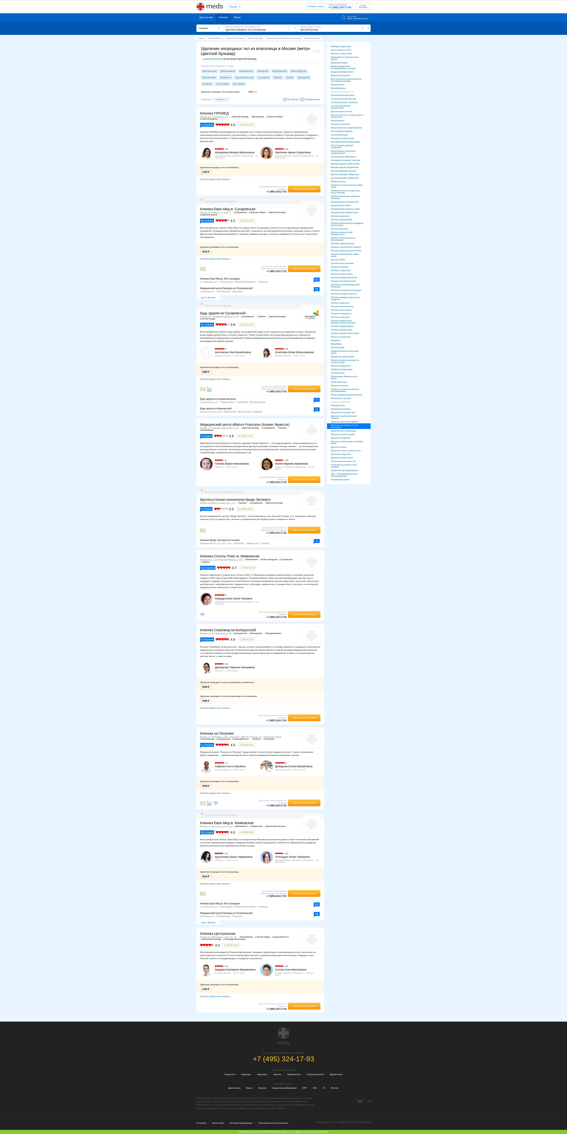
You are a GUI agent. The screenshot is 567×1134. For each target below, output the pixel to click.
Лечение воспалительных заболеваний (343, 239)
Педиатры (246, 1074)
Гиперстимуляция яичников (344, 102)
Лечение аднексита (340, 216)
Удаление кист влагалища (343, 431)
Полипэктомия (338, 373)
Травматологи (294, 1074)
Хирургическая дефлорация (344, 470)
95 (316, 289)
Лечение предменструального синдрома (345, 298)
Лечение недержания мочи (344, 277)
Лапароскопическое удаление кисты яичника (345, 191)
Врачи (237, 17)
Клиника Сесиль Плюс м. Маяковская (229, 556)
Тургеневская (303, 77)
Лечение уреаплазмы (341, 310)
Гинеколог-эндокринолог (343, 91)
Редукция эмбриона (340, 402)
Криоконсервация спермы (343, 171)
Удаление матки (338, 447)
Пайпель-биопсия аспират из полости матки (345, 361)
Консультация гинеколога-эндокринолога (343, 152)
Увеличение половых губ (343, 412)
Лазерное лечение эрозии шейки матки (347, 186)
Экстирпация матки (340, 479)
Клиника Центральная (217, 933)
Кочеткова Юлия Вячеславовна (294, 352)
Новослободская (298, 71)
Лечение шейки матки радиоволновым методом (343, 321)
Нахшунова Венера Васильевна (234, 152)
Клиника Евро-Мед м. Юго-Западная (220, 278)
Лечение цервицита (340, 317)
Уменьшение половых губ (343, 461)
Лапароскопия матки (341, 205)
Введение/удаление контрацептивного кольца (343, 67)
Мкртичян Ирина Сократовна (293, 152)
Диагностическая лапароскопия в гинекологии (347, 116)
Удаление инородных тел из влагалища (344, 426)
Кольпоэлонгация (339, 135)
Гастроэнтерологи (315, 1074)
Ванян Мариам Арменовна (291, 463)
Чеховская (207, 84)
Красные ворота (228, 71)
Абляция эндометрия (341, 46)
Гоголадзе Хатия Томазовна (292, 856)
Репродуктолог (338, 405)
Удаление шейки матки (342, 457)
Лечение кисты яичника (342, 263)
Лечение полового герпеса (344, 293)
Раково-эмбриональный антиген (346, 395)
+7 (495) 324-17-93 (339, 6)
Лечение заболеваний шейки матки (345, 255)
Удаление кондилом (340, 438)
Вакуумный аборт (339, 62)
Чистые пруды (222, 84)
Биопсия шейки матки (341, 53)
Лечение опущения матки (343, 281)
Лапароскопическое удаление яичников (345, 197)
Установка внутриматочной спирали (344, 466)
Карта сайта (218, 1123)
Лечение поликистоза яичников (346, 290)
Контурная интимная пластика (345, 160)
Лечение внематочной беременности (341, 233)
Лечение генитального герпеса (346, 247)
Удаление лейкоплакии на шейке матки (347, 442)
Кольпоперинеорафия (341, 131)
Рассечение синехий (341, 398)
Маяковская (263, 71)
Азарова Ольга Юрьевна (230, 766)
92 (316, 279)
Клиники (223, 17)
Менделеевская (280, 71)
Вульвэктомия (337, 84)
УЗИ (315, 1088)
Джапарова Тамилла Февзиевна (235, 667)
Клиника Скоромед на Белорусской (228, 630)
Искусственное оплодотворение (346, 127)
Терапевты (262, 1074)
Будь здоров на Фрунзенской (216, 408)
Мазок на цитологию (341, 337)
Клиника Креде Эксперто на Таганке (220, 540)
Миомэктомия (337, 347)
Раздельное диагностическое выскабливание (345, 390)
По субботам (292, 99)
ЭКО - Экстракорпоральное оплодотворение (344, 475)
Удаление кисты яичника (343, 434)
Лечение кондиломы (341, 270)
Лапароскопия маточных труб (345, 209)
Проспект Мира (209, 77)
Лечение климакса (340, 267)
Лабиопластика (338, 181)
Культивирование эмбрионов (345, 178)
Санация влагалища (341, 409)
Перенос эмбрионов (340, 366)
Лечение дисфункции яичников (346, 250)
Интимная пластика (340, 124)
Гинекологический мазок (342, 95)
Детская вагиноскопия (341, 111)
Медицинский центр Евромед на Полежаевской (226, 288)
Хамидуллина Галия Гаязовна (233, 598)
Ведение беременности (342, 72)
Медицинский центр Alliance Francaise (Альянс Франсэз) (244, 424)
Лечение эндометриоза (342, 326)
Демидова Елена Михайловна (293, 766)
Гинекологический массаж (343, 98)
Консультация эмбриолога (343, 156)
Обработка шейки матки (342, 356)
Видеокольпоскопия (340, 75)
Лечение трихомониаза (342, 306)
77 (316, 399)
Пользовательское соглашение (273, 1123)
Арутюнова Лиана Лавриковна (233, 856)
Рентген (335, 1088)
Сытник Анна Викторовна (290, 969)
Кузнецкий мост (246, 71)
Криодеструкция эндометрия (345, 167)
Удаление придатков (341, 454)
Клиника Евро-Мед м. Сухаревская (227, 209)
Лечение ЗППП (338, 259)
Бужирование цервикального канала (345, 58)
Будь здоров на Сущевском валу (218, 399)
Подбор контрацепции (341, 369)
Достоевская (239, 84)
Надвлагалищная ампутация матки (345, 352)
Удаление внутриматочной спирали (344, 417)
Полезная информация (241, 1123)
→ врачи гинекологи (212, 59)
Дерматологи (336, 1074)
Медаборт (335, 340)
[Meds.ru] (283, 1036)
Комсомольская (209, 71)
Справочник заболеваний (284, 1088)
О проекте (201, 1123)
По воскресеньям (312, 99)
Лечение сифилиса (340, 303)
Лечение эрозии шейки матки (345, 333)
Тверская (278, 77)
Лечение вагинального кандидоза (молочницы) (347, 224)
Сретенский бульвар (244, 77)
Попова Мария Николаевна (232, 463)
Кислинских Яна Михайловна (233, 352)
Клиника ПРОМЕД (214, 113)
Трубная (289, 77)
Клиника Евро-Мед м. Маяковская (226, 823)
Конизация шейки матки (342, 138)
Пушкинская (225, 77)
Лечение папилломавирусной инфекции (345, 285)
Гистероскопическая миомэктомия (340, 107)
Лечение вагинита (339, 228)
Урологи (277, 1074)
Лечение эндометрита (341, 330)
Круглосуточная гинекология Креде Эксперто (235, 499)
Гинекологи (229, 1074)
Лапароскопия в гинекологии (345, 202)
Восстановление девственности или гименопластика (346, 80)
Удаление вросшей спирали (344, 421)
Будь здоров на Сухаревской (223, 313)
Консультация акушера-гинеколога (342, 146)
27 (316, 409)
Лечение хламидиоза (341, 313)
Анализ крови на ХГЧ (341, 50)
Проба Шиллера (339, 382)
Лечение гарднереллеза (342, 243)
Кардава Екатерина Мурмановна (235, 969)
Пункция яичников (339, 385)
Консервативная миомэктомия (345, 142)
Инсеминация (337, 120)
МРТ (305, 1088)
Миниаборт (336, 344)
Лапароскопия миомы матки (344, 212)
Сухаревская (263, 77)
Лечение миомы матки (342, 274)
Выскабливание (338, 88)
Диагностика (206, 17)
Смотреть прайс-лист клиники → (216, 179)
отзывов (207, 124)
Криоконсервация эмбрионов (345, 174)
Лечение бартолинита (341, 219)
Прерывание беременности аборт (344, 377)
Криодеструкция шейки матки (345, 163)
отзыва (207, 220)
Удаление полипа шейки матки (346, 450)
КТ (324, 1088)
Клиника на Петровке (217, 733)
